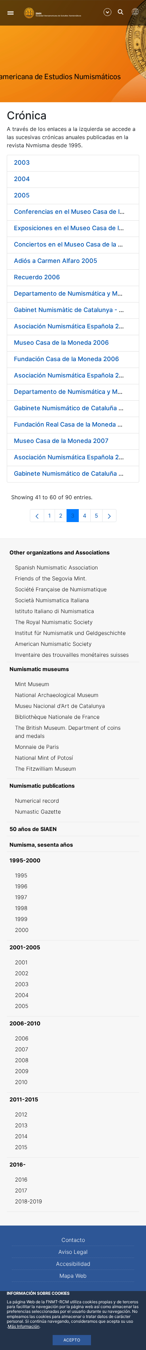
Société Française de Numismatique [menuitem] (61, 589)
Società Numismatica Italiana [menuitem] (52, 600)
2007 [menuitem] (21, 1049)
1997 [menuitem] (21, 897)
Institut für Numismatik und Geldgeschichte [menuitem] (70, 632)
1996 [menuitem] (21, 886)
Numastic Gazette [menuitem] (38, 811)
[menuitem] (73, 552)
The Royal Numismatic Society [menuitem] (54, 622)
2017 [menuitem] (21, 1190)
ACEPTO (71, 1339)
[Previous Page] (37, 515)
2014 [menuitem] (21, 1136)
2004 (22, 178)
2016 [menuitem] (21, 1179)
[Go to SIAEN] (52, 12)
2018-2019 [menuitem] (28, 1201)
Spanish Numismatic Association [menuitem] (56, 567)
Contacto (73, 1239)
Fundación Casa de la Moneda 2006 (66, 358)
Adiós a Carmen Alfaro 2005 (55, 260)
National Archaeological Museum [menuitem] (56, 695)
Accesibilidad (73, 1263)
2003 (22, 162)
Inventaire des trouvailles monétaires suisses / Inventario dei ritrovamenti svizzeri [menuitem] (72, 658)
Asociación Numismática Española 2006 (72, 326)
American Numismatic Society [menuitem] (53, 643)
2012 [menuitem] (21, 1114)
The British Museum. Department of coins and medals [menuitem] (68, 731)
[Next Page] (109, 515)
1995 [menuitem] (21, 875)
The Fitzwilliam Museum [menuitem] (45, 768)
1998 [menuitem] (21, 908)
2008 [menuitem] (22, 1060)
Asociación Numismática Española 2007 (72, 375)
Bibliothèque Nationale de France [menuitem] (57, 716)
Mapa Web (73, 1275)
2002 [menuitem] (22, 973)
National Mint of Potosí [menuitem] (44, 757)
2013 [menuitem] (21, 1125)
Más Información (23, 1326)
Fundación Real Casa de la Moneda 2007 (73, 424)
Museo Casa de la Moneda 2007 (61, 440)
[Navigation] (10, 12)
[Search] (120, 12)
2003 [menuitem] (22, 984)
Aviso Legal (73, 1251)
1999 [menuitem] (21, 919)
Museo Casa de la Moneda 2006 (61, 342)
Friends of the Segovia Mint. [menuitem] (51, 578)
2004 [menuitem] (22, 995)
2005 (22, 195)
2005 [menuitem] (22, 1006)
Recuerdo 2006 (37, 277)
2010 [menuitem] (21, 1082)
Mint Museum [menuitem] (32, 684)
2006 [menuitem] (22, 1038)
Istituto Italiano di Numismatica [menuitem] (54, 611)
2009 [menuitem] (22, 1071)
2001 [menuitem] (21, 962)
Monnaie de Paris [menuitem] (37, 746)
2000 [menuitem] (22, 929)
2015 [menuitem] (21, 1147)
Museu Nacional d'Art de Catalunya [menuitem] (60, 705)
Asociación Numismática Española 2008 (72, 457)
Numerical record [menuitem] (37, 800)
